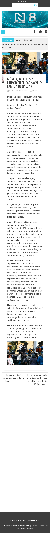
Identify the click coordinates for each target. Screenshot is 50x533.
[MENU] (3, 32)
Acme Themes (26, 528)
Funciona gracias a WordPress (15, 525)
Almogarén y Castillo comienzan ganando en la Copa (13, 378)
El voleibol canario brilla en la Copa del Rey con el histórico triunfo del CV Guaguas (36, 379)
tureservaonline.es (19, 300)
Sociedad (5, 54)
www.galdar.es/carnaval (20, 317)
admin (35, 91)
